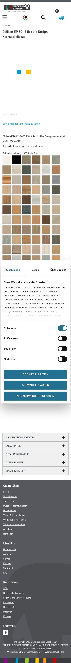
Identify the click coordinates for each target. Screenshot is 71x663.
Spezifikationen (15, 470)
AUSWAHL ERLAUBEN (35, 385)
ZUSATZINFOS (13, 445)
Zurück (7, 25)
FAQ (5, 572)
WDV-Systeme (10, 496)
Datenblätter (14, 462)
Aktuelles (7, 553)
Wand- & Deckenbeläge (14, 514)
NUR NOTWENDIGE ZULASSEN (35, 396)
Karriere (7, 563)
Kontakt (7, 616)
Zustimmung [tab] (12, 269)
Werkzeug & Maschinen (14, 519)
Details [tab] (36, 269)
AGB (5, 588)
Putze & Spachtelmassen (15, 505)
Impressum (8, 602)
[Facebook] (5, 632)
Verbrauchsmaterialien (14, 524)
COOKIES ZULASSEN (35, 374)
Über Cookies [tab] (58, 269)
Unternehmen (9, 549)
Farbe (6, 491)
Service (6, 558)
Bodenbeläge (9, 510)
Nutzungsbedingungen (13, 592)
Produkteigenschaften (20, 437)
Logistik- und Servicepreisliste (17, 597)
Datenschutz (9, 606)
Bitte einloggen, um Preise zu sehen (21, 123)
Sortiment (8, 567)
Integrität (7, 611)
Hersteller (8, 533)
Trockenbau (8, 500)
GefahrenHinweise (17, 454)
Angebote (7, 528)
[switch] (63, 338)
